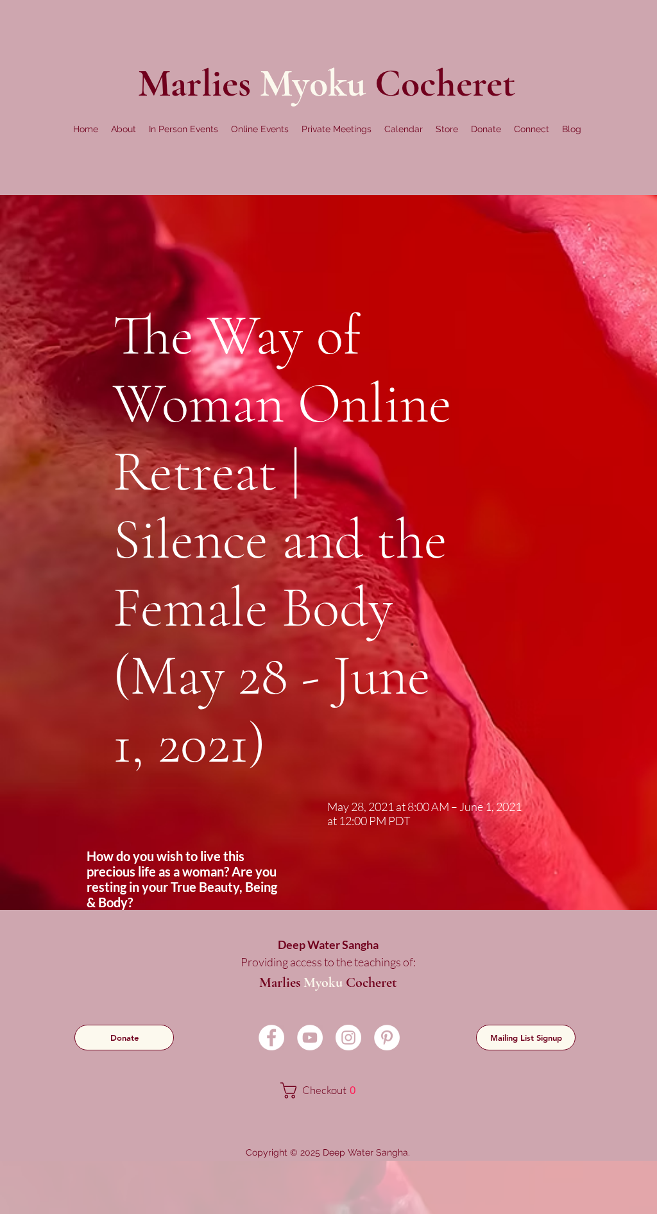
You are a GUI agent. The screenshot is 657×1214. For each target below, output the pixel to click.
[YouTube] (310, 1037)
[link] (326, 1090)
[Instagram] (348, 1037)
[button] (123, 129)
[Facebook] (271, 1037)
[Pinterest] (387, 1037)
